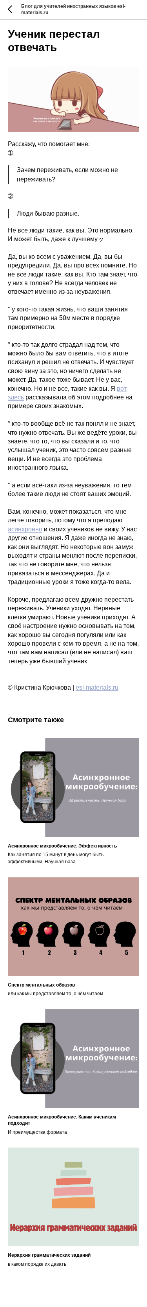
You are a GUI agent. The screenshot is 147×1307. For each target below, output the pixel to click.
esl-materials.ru (97, 687)
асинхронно (25, 529)
